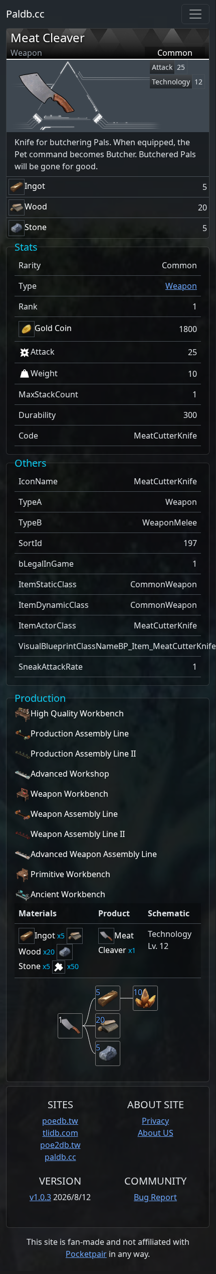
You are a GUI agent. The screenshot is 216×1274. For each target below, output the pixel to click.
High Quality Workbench (77, 713)
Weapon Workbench (69, 794)
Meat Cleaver (48, 37)
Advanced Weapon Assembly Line (94, 854)
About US (155, 1132)
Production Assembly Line (80, 733)
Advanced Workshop (70, 774)
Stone (36, 227)
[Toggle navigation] (195, 14)
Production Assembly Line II (83, 754)
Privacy (155, 1120)
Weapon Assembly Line (74, 814)
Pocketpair (86, 1253)
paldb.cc (60, 1156)
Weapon (181, 285)
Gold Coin (53, 328)
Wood (36, 206)
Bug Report (155, 1197)
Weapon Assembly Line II (78, 834)
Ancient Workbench (68, 894)
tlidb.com (60, 1132)
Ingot (35, 185)
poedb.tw (60, 1120)
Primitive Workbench (70, 874)
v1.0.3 (40, 1197)
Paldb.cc (25, 14)
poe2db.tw (60, 1144)
